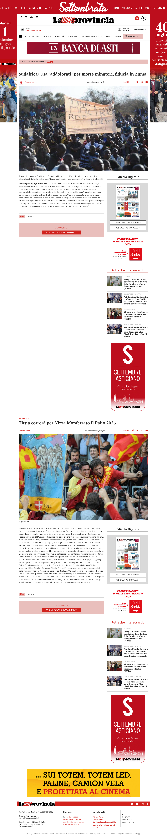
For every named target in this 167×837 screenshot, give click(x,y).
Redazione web (30, 82)
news (31, 217)
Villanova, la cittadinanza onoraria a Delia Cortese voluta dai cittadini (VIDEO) (136, 315)
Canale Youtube (33, 17)
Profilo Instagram (27, 17)
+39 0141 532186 (72, 817)
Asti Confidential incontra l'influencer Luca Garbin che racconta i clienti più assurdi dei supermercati (136, 300)
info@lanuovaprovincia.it (72, 819)
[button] (144, 18)
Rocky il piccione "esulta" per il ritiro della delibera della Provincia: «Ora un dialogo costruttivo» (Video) (135, 284)
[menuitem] (32, 36)
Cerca (137, 18)
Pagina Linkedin (38, 17)
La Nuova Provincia (35, 62)
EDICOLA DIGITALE (126, 29)
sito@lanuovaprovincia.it (72, 824)
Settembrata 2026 (33, 30)
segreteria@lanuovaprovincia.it (74, 822)
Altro (50, 61)
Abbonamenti (140, 29)
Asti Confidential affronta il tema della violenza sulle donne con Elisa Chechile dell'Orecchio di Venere (136, 332)
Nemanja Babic (24, 431)
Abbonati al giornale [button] (127, 228)
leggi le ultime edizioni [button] (127, 222)
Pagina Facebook (22, 17)
